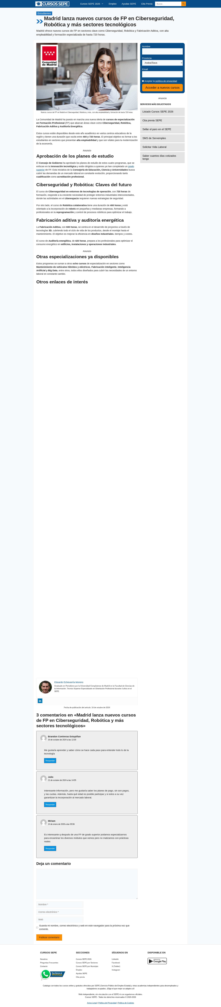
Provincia (147, 58)
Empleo (113, 4)
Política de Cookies (126, 1003)
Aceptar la (160, 81)
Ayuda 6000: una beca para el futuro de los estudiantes (87, 672)
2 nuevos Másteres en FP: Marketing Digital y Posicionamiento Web (87, 412)
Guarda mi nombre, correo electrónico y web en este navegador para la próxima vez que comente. (84, 927)
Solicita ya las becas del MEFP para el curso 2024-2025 (87, 348)
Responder (50, 761)
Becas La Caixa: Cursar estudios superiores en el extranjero (87, 544)
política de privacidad (166, 81)
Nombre (146, 46)
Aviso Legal (92, 1003)
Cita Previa (146, 4)
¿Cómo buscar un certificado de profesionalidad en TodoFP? (87, 608)
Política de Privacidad (107, 1003)
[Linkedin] (40, 700)
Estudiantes (44, 13)
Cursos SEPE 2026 (90, 4)
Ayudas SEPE (129, 4)
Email (145, 69)
